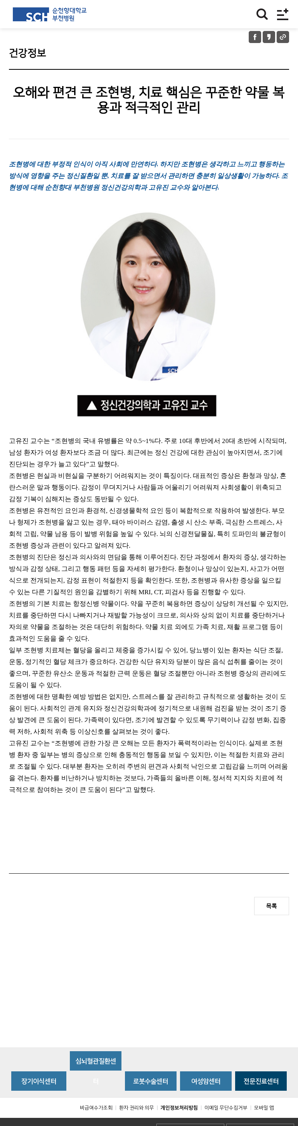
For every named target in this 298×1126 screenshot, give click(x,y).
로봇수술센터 (150, 1081)
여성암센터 (205, 1081)
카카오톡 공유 (269, 37)
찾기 (262, 14)
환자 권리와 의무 (136, 1107)
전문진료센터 (261, 1081)
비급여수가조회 (96, 1107)
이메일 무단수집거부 (226, 1107)
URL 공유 (283, 37)
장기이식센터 (38, 1081)
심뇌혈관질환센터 (95, 1064)
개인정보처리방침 (179, 1107)
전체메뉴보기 (282, 14)
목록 (271, 906)
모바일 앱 (264, 1107)
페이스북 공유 (255, 37)
